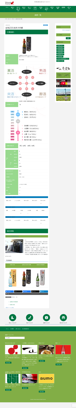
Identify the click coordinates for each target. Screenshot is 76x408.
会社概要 (12, 328)
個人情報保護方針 (25, 328)
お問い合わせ (17, 328)
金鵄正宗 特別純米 (40, 264)
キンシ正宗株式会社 (12, 236)
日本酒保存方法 (60, 54)
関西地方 (45, 25)
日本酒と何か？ (60, 45)
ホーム (7, 328)
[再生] (57, 86)
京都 (16, 297)
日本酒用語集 (59, 56)
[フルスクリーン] (69, 86)
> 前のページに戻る (9, 307)
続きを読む (8, 362)
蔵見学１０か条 (60, 60)
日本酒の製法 (61, 52)
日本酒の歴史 (61, 47)
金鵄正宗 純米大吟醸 (26, 264)
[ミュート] (67, 86)
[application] (63, 83)
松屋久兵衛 (12, 264)
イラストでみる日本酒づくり (62, 58)
